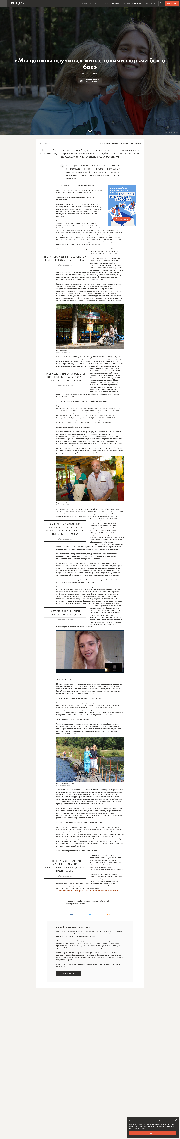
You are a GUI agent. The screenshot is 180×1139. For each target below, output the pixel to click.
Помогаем (126, 3)
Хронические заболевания (119, 143)
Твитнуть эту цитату (66, 265)
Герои (131, 143)
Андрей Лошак (92, 73)
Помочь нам (172, 3)
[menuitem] (3, 3)
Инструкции (136, 3)
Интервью (138, 143)
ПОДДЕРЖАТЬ (152, 1133)
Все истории (115, 3)
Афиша (153, 3)
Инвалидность (105, 143)
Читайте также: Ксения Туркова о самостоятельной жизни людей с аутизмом (89, 891)
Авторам (93, 3)
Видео (146, 3)
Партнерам (103, 3)
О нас (84, 3)
